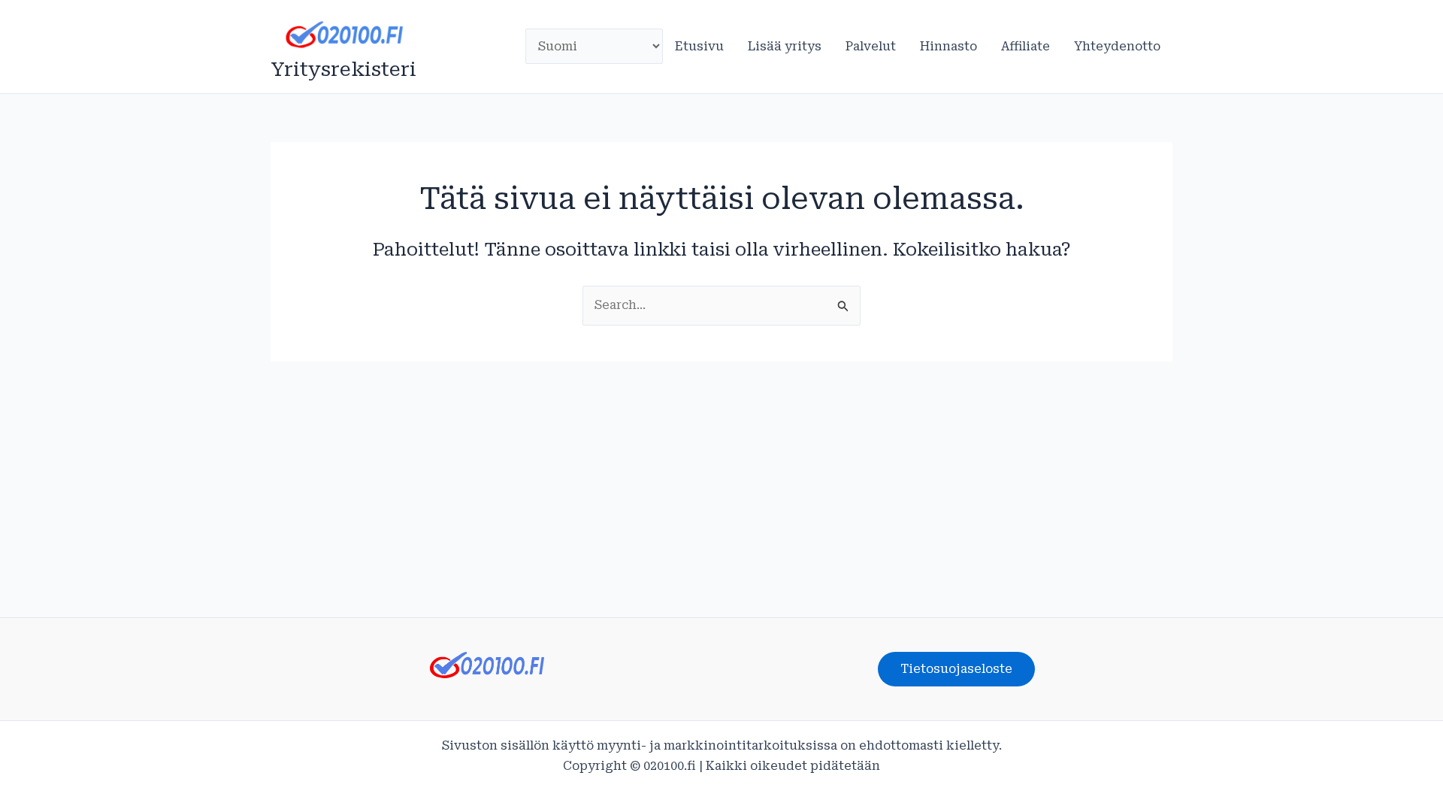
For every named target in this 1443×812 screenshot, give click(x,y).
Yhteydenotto (1117, 46)
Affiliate (1025, 46)
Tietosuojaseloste (956, 669)
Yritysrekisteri (343, 69)
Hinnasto (948, 46)
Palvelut (871, 46)
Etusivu (699, 46)
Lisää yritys (784, 46)
